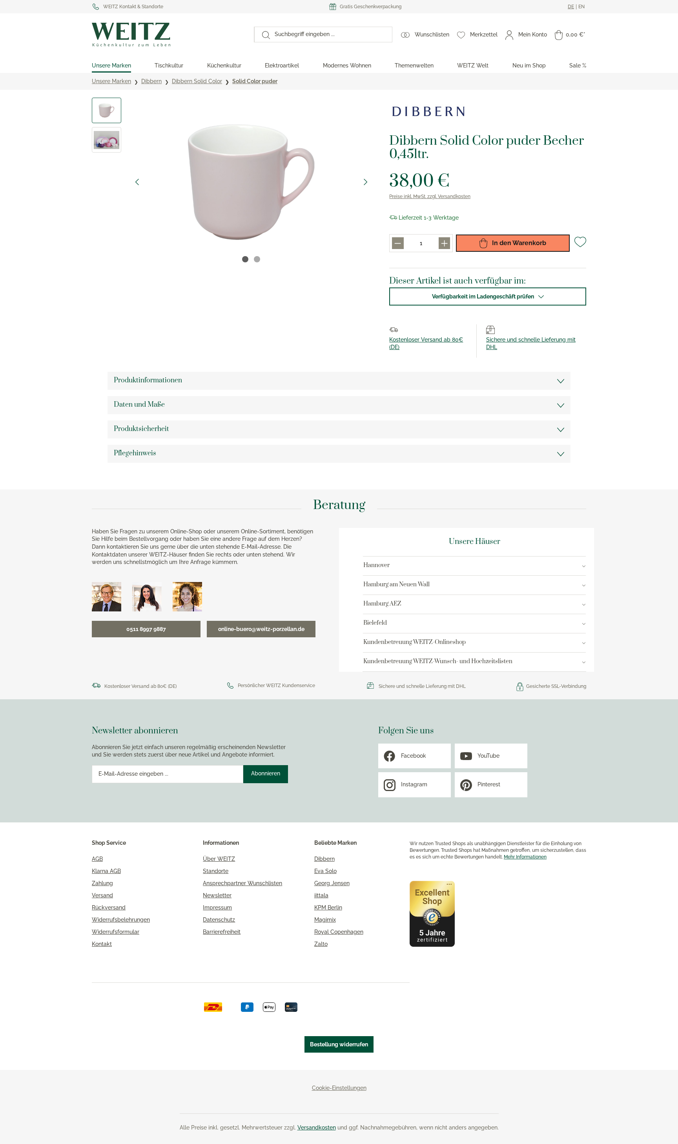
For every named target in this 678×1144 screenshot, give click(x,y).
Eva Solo (325, 871)
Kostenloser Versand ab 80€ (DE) (140, 686)
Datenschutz (219, 920)
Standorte (215, 871)
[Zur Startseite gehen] (169, 34)
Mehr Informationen (525, 857)
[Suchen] (262, 34)
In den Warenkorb (518, 243)
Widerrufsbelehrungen (121, 920)
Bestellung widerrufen (339, 1044)
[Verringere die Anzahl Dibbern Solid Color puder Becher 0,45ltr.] (397, 243)
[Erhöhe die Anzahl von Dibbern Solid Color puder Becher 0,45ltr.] (444, 243)
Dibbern (324, 859)
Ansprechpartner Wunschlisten (242, 883)
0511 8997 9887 (146, 629)
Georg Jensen (332, 883)
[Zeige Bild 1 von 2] (245, 259)
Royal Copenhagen (338, 932)
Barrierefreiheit (222, 932)
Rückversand (109, 907)
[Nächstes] (366, 182)
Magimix (325, 920)
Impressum (217, 907)
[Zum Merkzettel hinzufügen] (580, 245)
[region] (232, 182)
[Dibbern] (428, 111)
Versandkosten (316, 1127)
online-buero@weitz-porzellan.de (261, 629)
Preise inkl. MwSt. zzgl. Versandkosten (429, 196)
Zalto (321, 944)
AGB (97, 859)
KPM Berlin (328, 907)
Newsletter (217, 895)
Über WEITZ (219, 859)
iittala (321, 895)
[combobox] (331, 34)
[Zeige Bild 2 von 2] (257, 259)
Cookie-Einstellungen (339, 1088)
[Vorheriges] (137, 182)
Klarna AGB (106, 871)
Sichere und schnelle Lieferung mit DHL (422, 686)
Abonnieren (265, 773)
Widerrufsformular (115, 932)
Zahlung (102, 883)
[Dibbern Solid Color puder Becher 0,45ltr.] (251, 182)
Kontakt (102, 944)
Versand (102, 895)
